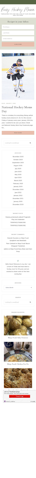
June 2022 (18, 192)
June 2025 (18, 171)
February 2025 (18, 183)
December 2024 (18, 189)
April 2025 (18, 177)
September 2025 (18, 162)
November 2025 (18, 156)
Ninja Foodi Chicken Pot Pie (18, 364)
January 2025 (18, 186)
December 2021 (18, 198)
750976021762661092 (18, 222)
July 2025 (18, 168)
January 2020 (18, 201)
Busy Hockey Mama (18, 10)
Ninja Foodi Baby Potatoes (18, 338)
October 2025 (18, 159)
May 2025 (18, 174)
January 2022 (18, 195)
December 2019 (18, 204)
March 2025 (18, 180)
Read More (18, 132)
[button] (18, 2)
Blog (3, 103)
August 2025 (18, 165)
